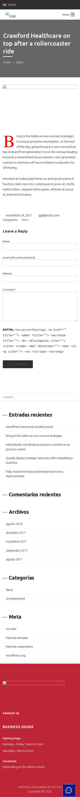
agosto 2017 (14, 559)
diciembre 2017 (16, 532)
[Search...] (73, 397)
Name (6, 241)
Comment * (9, 289)
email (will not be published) (19, 257)
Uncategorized (15, 598)
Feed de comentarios (19, 646)
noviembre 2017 (16, 541)
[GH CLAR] (40, 14)
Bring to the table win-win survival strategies (34, 435)
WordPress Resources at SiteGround (29, 426)
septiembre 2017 (17, 550)
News (19, 62)
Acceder (11, 629)
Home (7, 62)
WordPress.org (15, 655)
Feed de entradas (17, 638)
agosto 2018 (14, 524)
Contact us (11, 713)
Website (7, 273)
